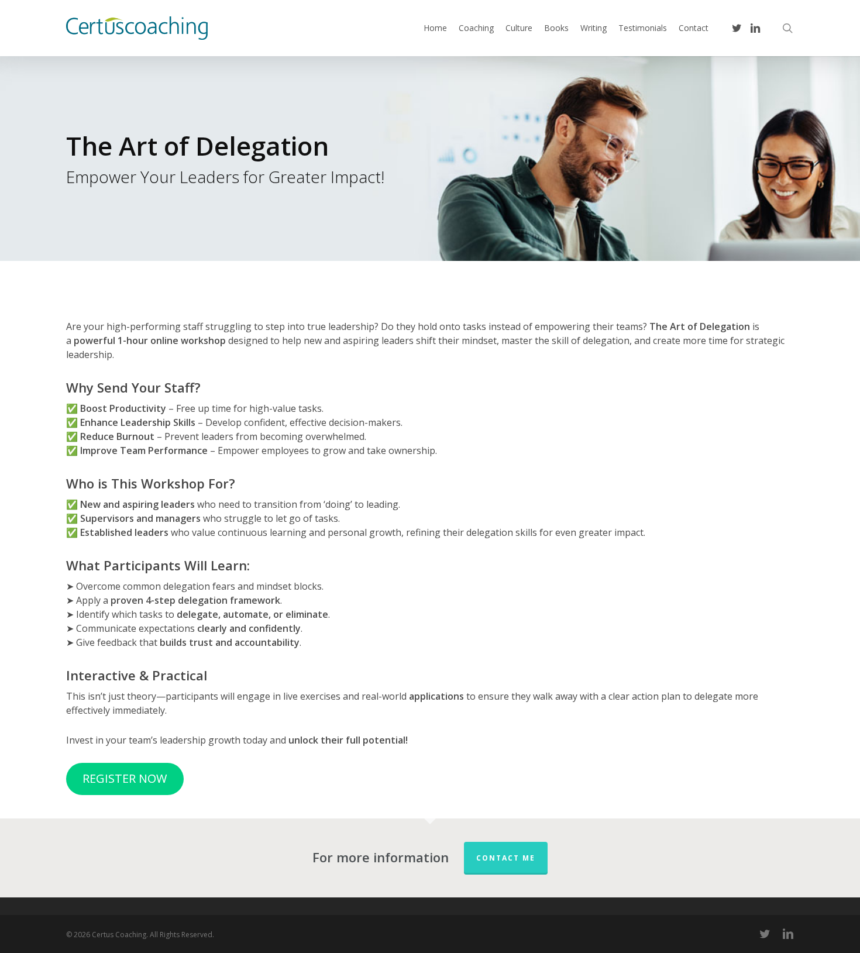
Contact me (505, 858)
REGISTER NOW (124, 778)
